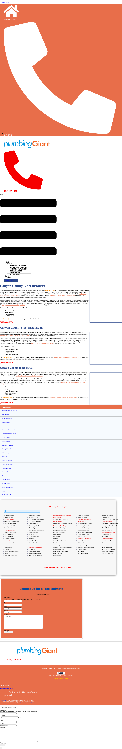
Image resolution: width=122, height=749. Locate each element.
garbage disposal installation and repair (42, 343)
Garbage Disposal (6, 449)
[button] (28, 227)
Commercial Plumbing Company (10, 430)
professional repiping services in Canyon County (63, 397)
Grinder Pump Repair (7, 452)
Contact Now (11, 281)
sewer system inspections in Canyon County (62, 295)
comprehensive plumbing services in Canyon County (15, 335)
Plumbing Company (7, 460)
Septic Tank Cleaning (7, 487)
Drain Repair (81, 521)
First (19, 717)
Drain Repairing (6, 441)
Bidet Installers (5, 414)
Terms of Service (31, 702)
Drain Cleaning (6, 437)
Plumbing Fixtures (6, 468)
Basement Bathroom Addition (9, 410)
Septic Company (6, 483)
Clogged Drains (6, 422)
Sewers (3, 491)
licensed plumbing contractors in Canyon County (67, 357)
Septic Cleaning (6, 479)
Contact (8, 278)
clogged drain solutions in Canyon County (14, 305)
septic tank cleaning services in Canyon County (29, 376)
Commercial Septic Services (9, 433)
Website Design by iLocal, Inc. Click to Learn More (61, 675)
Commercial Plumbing (7, 426)
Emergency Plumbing (7, 445)
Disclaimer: (4, 700)
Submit (8, 631)
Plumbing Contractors (7, 464)
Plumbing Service (6, 472)
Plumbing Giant (4, 2)
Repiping (4, 475)
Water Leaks (15, 274)
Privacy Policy (23, 702)
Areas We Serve (71, 668)
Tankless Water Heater (7, 495)
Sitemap (78, 668)
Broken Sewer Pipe (7, 418)
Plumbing (4, 456)
